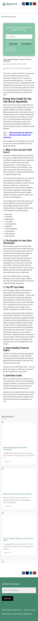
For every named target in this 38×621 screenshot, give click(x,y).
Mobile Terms (27, 614)
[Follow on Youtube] (34, 3)
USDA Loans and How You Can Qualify (19, 488)
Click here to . (21, 132)
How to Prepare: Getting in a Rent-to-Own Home (19, 533)
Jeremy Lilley (9, 64)
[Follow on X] (27, 3)
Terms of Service (26, 44)
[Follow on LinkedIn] (30, 3)
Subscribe (10, 49)
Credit (24, 64)
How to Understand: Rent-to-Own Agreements (19, 442)
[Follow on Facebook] (23, 3)
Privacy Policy (13, 44)
